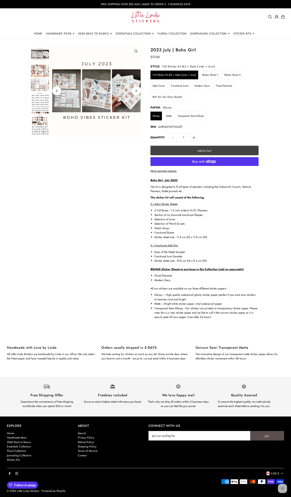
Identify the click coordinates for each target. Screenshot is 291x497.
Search (82, 433)
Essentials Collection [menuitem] (133, 33)
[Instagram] (16, 473)
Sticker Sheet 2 (232, 75)
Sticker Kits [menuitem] (242, 33)
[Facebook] (9, 473)
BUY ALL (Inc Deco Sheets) (167, 97)
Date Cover (159, 86)
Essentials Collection (19, 446)
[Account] (276, 17)
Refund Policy (86, 442)
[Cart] (282, 17)
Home (10, 433)
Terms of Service (87, 451)
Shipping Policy (87, 446)
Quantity (157, 137)
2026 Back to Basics (19, 442)
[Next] (136, 90)
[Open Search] (270, 17)
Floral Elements (224, 86)
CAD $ (275, 473)
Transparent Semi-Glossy (191, 116)
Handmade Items (17, 438)
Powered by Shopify (53, 491)
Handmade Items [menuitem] (58, 33)
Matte (169, 116)
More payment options (163, 171)
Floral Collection (16, 451)
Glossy (156, 116)
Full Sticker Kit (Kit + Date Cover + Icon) (174, 75)
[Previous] (56, 90)
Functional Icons (179, 86)
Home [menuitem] (38, 33)
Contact (82, 455)
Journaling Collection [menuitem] (208, 33)
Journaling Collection (19, 455)
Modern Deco (202, 86)
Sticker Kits (13, 460)
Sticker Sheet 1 (210, 75)
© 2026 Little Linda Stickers (23, 491)
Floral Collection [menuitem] (172, 33)
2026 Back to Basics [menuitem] (93, 33)
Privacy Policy (86, 438)
